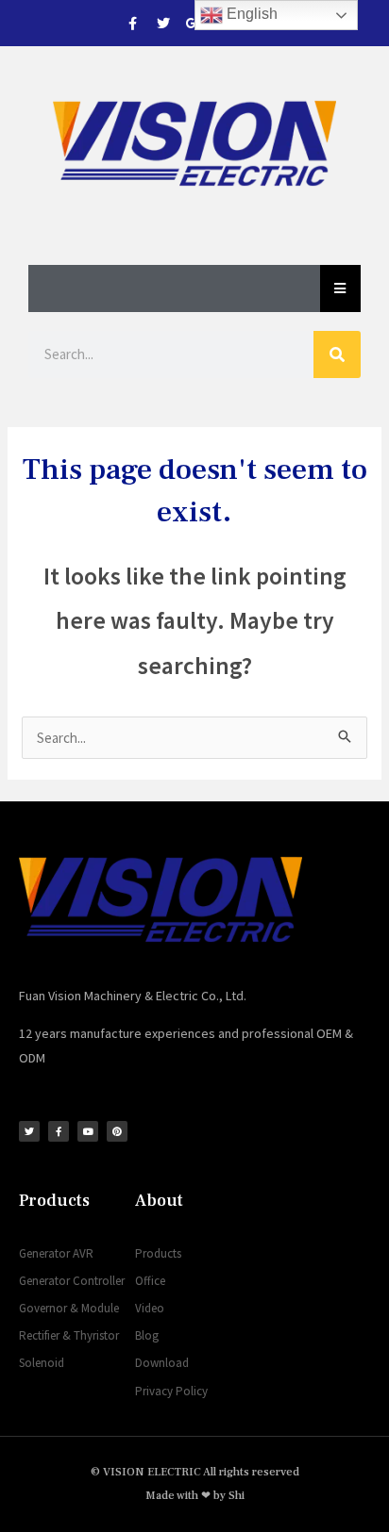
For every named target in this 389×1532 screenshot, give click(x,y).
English (250, 14)
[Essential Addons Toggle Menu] (340, 288)
